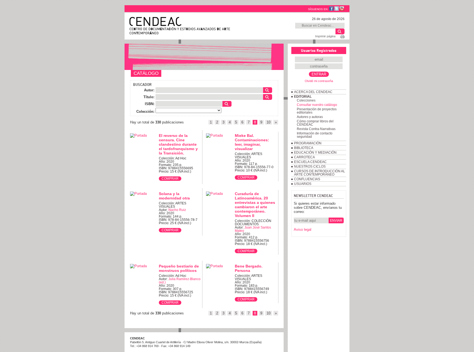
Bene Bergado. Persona (249, 268)
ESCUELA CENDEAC (310, 162)
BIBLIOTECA (303, 148)
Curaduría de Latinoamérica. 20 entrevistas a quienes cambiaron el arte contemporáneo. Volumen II (255, 205)
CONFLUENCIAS (307, 179)
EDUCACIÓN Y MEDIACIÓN (315, 152)
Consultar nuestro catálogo (317, 104)
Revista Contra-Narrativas (316, 129)
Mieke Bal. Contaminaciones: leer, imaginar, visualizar (252, 142)
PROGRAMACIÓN (307, 143)
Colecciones (306, 100)
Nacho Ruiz (177, 210)
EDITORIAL (303, 96)
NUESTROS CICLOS (310, 166)
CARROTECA (304, 157)
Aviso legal (302, 229)
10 (268, 122)
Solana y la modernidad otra (174, 196)
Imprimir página (325, 36)
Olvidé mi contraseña (319, 81)
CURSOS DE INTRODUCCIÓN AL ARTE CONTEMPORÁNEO (319, 173)
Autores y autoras (310, 117)
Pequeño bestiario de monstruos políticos (179, 268)
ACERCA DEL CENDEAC (313, 92)
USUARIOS (302, 183)
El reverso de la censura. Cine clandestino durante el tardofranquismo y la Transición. (178, 144)
